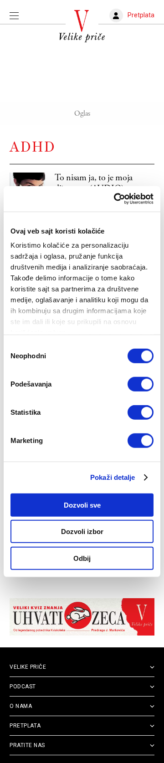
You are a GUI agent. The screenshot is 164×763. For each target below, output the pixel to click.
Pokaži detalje (112, 477)
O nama (21, 706)
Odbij (82, 558)
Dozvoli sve (82, 505)
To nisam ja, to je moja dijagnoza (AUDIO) (94, 183)
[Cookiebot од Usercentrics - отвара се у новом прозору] (116, 199)
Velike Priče (28, 667)
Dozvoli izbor (82, 531)
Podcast (23, 686)
